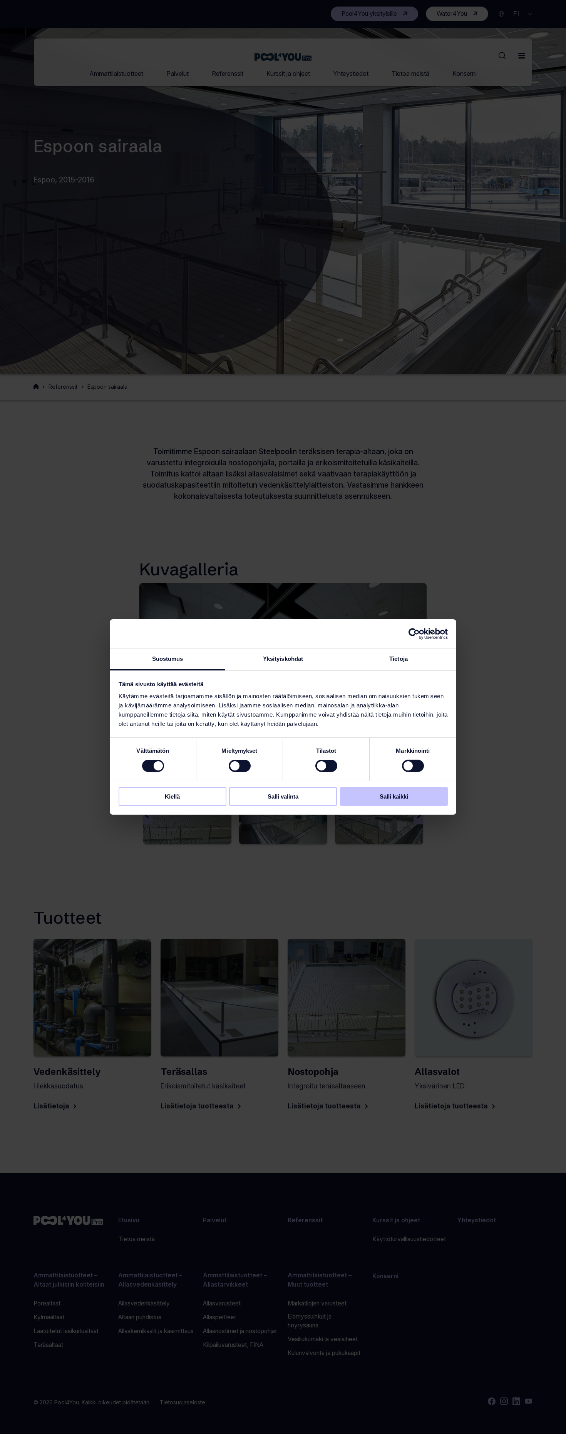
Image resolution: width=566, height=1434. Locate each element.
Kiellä (172, 796)
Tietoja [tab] (398, 658)
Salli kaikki (394, 796)
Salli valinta (283, 796)
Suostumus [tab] (167, 658)
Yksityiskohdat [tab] (283, 658)
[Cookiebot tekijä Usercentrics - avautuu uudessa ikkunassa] (414, 633)
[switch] (240, 766)
